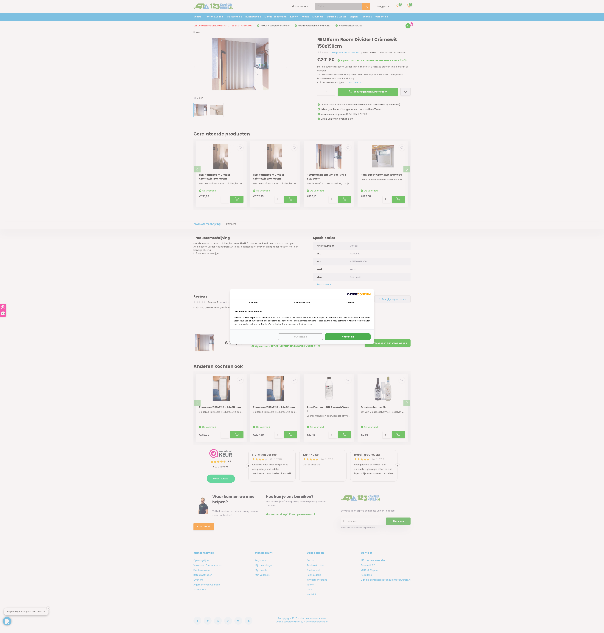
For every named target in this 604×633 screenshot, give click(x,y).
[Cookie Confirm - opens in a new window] (359, 294)
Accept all (348, 336)
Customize (300, 336)
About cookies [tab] (302, 302)
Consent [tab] (253, 302)
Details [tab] (350, 302)
